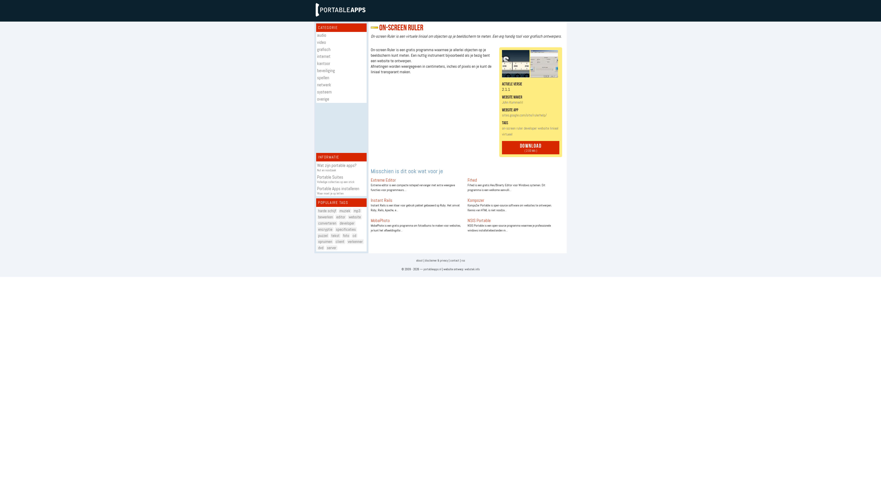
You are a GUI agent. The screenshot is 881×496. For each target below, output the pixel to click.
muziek (345, 210)
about (419, 260)
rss (463, 260)
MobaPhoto (380, 220)
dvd (320, 247)
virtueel (507, 134)
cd (354, 235)
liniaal (554, 128)
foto (346, 235)
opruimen (325, 241)
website (355, 217)
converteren (327, 223)
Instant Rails (381, 200)
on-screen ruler (512, 128)
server (331, 247)
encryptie (325, 229)
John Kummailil (512, 102)
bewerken (325, 217)
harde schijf (327, 210)
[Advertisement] (341, 128)
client (340, 241)
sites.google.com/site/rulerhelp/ (524, 115)
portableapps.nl (432, 269)
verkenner (355, 241)
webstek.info (472, 269)
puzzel (323, 235)
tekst (335, 235)
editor (340, 217)
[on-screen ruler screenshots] (530, 76)
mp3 (357, 210)
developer (347, 223)
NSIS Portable (479, 220)
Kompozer (476, 200)
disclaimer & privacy (436, 260)
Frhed (472, 180)
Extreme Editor (383, 180)
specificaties (346, 229)
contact (454, 260)
